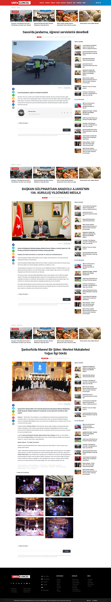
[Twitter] (14, 583)
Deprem (42, 2)
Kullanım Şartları (27, 588)
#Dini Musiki (52, 466)
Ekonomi (63, 2)
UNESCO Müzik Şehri (23, 454)
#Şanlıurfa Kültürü (22, 468)
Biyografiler (90, 582)
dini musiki (32, 421)
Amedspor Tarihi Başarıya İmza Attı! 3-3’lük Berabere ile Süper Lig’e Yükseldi (90, 93)
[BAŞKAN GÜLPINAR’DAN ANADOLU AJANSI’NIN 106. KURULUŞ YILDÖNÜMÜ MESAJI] (41, 220)
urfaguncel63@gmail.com (34, 114)
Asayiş (58, 2)
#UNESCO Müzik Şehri (61, 466)
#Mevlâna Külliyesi (35, 466)
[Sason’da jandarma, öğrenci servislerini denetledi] (41, 62)
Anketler (90, 581)
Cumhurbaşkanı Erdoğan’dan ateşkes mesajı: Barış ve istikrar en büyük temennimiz (90, 47)
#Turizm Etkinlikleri (31, 468)
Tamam (95, 600)
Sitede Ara (90, 579)
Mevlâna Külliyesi (31, 426)
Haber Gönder (26, 591)
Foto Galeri (46, 576)
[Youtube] (19, 583)
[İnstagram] (17, 583)
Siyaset (53, 2)
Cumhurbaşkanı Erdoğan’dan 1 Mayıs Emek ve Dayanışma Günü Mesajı (90, 137)
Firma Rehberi (75, 589)
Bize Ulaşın (46, 590)
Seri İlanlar (74, 587)
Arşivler (45, 584)
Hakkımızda (13, 588)
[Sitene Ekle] (30, 583)
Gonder (66, 130)
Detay (89, 600)
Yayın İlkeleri (14, 590)
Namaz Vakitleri (76, 582)
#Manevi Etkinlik (44, 466)
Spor (74, 2)
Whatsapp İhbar (27, 590)
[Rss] (25, 583)
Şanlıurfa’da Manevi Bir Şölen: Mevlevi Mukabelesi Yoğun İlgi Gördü (90, 53)
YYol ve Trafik (75, 581)
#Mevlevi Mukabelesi (33, 465)
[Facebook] (12, 583)
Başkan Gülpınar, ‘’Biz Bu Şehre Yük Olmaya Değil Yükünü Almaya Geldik (88, 143)
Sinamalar (74, 586)
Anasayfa (13, 7)
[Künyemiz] (42, 587)
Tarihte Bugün (75, 584)
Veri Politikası (14, 591)
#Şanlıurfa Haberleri (22, 465)
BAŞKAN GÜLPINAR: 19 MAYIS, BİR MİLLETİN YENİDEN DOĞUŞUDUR (90, 112)
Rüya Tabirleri (91, 584)
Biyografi (69, 2)
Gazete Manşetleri (76, 591)
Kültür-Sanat (19, 325)
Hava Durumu (75, 579)
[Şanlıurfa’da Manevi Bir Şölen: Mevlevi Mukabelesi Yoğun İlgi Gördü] (41, 381)
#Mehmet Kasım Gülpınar (24, 466)
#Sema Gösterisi (43, 465)
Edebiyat (79, 2)
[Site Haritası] (27, 583)
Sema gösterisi (54, 428)
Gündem (47, 2)
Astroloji (90, 586)
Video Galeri (46, 579)
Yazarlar (45, 581)
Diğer (84, 2)
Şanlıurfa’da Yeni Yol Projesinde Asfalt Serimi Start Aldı (90, 65)
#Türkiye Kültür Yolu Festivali (54, 465)
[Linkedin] (22, 583)
